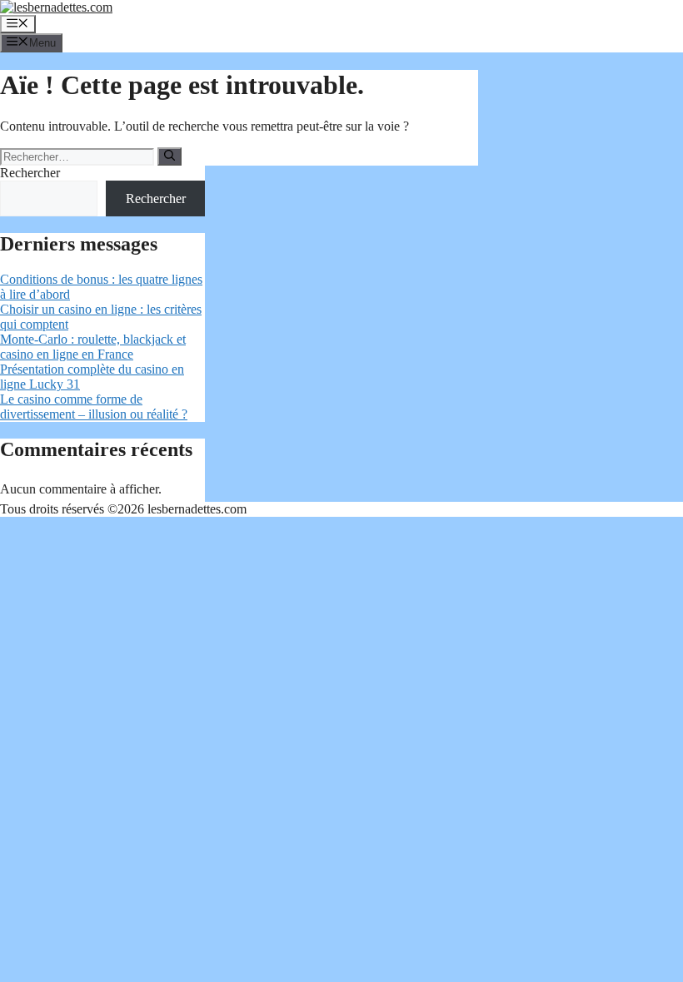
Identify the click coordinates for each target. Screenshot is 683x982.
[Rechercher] (169, 156)
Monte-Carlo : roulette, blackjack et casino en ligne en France (93, 346)
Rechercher (30, 173)
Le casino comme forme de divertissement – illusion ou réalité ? (93, 406)
